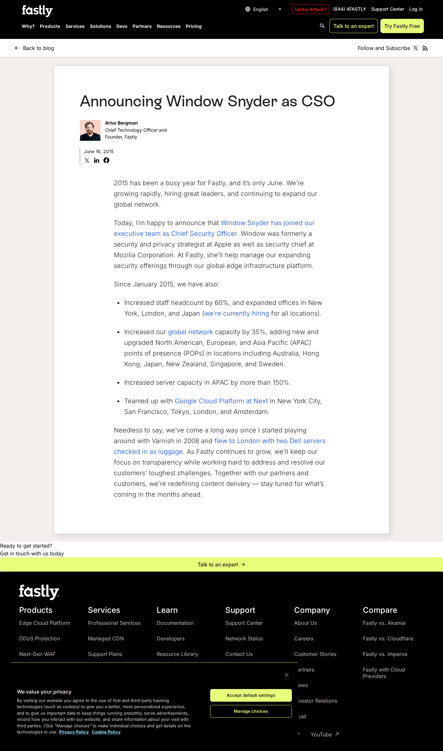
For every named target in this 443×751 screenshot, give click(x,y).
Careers (303, 638)
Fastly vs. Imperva (385, 654)
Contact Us (239, 654)
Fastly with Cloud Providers (384, 672)
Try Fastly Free (402, 26)
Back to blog (38, 48)
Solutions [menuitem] (100, 26)
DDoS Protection (39, 638)
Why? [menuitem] (28, 26)
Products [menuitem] (50, 26)
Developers (171, 638)
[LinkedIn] (97, 161)
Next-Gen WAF (37, 654)
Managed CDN (106, 638)
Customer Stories (315, 654)
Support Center (387, 9)
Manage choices (251, 711)
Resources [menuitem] (169, 26)
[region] (154, 701)
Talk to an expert (353, 26)
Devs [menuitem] (121, 26)
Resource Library (177, 654)
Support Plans (105, 654)
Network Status (244, 638)
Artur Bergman (121, 123)
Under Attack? (311, 9)
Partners (304, 669)
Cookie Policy (106, 731)
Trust (300, 716)
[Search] (322, 25)
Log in (416, 9)
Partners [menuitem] (142, 26)
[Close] (287, 675)
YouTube (321, 735)
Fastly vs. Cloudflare (388, 638)
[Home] (37, 11)
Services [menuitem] (75, 26)
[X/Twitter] (416, 48)
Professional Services (114, 623)
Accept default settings (251, 695)
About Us (305, 623)
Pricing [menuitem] (194, 26)
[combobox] (264, 9)
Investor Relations (315, 700)
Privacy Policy (74, 731)
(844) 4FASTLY (349, 9)
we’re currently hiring (236, 313)
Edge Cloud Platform (44, 623)
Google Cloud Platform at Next (221, 401)
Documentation (175, 623)
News (301, 685)
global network (190, 332)
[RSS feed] (425, 48)
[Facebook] (106, 161)
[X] (87, 161)
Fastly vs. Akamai (384, 623)
